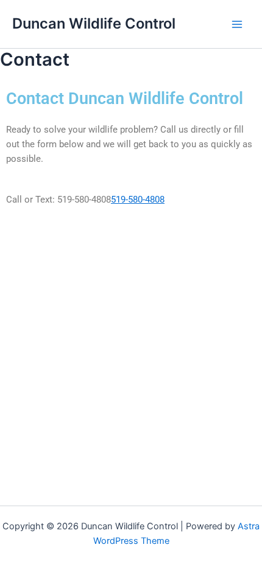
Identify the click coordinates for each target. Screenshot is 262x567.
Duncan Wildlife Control (93, 23)
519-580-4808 (138, 199)
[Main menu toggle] (237, 24)
